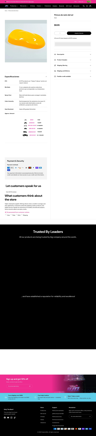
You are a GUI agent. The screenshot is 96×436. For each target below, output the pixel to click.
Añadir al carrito (79, 33)
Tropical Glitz (44, 432)
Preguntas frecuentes (58, 425)
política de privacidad (58, 413)
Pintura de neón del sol (13, 10)
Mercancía (43, 413)
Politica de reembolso (58, 410)
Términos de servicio (57, 419)
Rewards (61, 6)
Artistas (32, 6)
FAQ (75, 1)
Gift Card (69, 6)
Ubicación (76, 6)
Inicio (6, 10)
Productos (43, 410)
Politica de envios (57, 416)
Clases (42, 419)
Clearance (48, 6)
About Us (81, 1)
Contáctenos (55, 422)
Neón (55, 17)
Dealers (55, 6)
